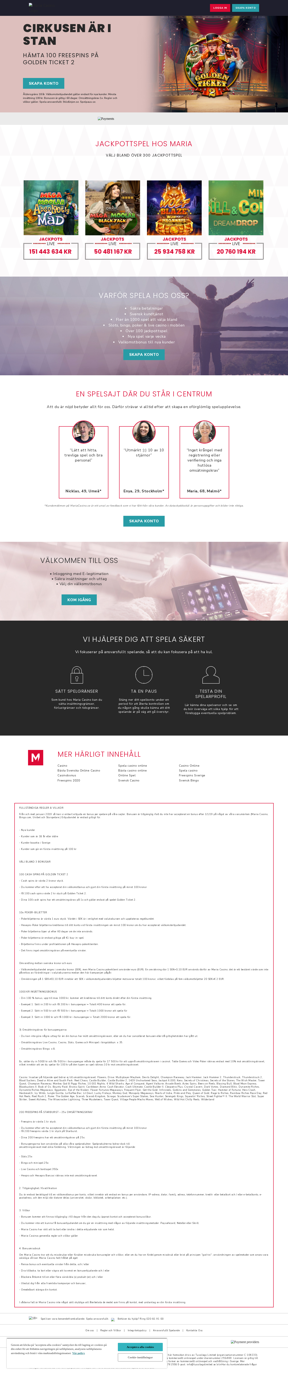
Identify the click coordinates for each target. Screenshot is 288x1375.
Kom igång (79, 599)
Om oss (89, 1330)
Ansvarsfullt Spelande (166, 1330)
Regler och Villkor (110, 1330)
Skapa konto (246, 8)
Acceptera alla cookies (140, 1347)
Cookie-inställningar (140, 1357)
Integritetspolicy (137, 1330)
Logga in (220, 8)
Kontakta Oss (194, 1330)
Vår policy (78, 1353)
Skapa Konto (144, 354)
